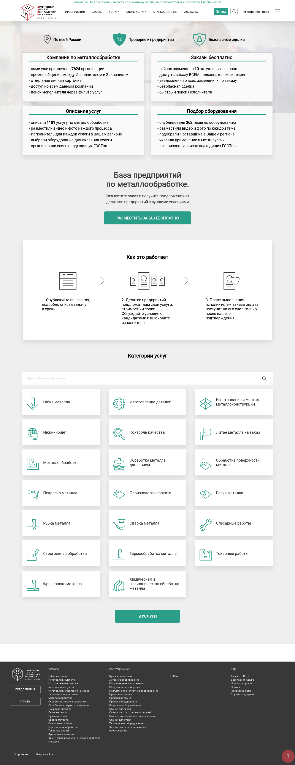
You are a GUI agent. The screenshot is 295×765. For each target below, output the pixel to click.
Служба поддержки (243, 694)
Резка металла (57, 712)
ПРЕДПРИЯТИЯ (75, 11)
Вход (265, 11)
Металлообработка (60, 697)
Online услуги (136, 11)
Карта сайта (45, 754)
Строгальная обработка (63, 727)
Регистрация (251, 11)
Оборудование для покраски (126, 683)
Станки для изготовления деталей (130, 712)
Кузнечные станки (120, 676)
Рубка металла (57, 716)
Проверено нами (241, 690)
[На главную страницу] (42, 19)
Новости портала (241, 683)
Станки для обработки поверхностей (132, 716)
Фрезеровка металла (61, 734)
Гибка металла (57, 676)
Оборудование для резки (124, 687)
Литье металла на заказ (63, 694)
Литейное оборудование (124, 679)
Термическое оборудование (126, 723)
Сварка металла (58, 719)
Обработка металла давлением (67, 701)
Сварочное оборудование (125, 705)
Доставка (191, 11)
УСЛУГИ (114, 11)
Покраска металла (59, 708)
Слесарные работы (60, 723)
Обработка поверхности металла (68, 705)
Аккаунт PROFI (240, 676)
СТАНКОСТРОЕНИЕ (165, 11)
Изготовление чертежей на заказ (68, 690)
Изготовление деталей (62, 679)
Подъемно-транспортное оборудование (133, 690)
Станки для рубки (120, 719)
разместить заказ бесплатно (147, 218)
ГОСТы (174, 676)
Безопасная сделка (243, 679)
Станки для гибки (120, 708)
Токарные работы (59, 730)
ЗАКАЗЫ (97, 11)
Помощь (236, 687)
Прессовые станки (120, 694)
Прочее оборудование (123, 701)
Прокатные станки (120, 697)
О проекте (21, 754)
